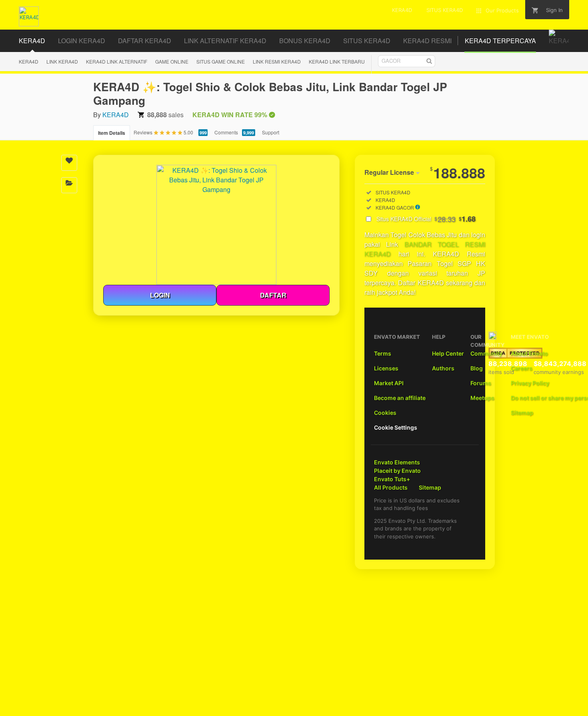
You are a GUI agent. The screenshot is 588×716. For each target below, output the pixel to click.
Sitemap (522, 412)
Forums (480, 383)
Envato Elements (397, 462)
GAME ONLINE (171, 61)
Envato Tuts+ (392, 479)
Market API (389, 383)
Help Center (448, 353)
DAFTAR (273, 295)
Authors (443, 368)
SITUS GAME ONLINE (220, 61)
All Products (391, 487)
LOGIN (160, 295)
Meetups (482, 397)
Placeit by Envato (397, 470)
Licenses (386, 368)
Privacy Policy (530, 383)
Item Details (111, 132)
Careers (521, 368)
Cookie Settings (395, 427)
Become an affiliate (400, 397)
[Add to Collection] (69, 185)
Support (270, 132)
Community (486, 353)
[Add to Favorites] (69, 163)
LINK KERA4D (62, 61)
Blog (476, 368)
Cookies (385, 412)
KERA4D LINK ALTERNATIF (116, 61)
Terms (382, 353)
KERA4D (28, 61)
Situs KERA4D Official (426, 218)
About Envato (529, 353)
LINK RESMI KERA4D (277, 61)
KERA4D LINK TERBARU (337, 61)
